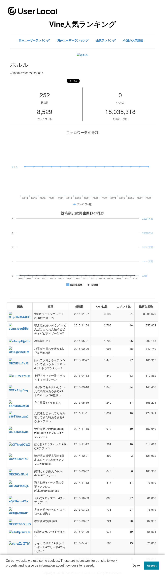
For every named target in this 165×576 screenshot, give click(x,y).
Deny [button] (136, 565)
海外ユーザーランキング (72, 40)
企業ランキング (106, 40)
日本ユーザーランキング (34, 40)
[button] (6, 570)
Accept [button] (152, 565)
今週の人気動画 (133, 40)
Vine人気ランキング (82, 24)
